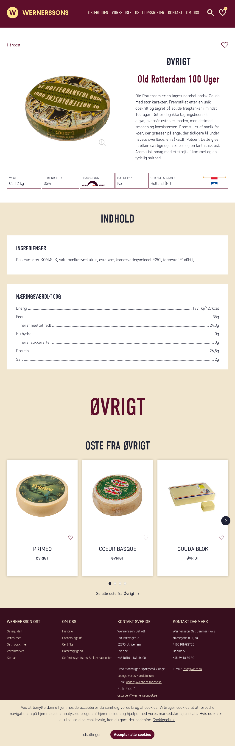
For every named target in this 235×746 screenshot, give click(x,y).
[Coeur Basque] (117, 493)
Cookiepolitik (164, 720)
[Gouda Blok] (192, 493)
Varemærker (15, 651)
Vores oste (121, 12)
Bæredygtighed (72, 651)
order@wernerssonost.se (144, 682)
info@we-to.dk (192, 669)
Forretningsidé (72, 638)
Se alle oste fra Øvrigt (115, 593)
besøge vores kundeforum (136, 675)
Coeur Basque (117, 553)
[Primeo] (42, 493)
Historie (67, 631)
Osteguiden (98, 12)
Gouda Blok (192, 553)
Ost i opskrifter (149, 12)
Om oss (192, 12)
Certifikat (68, 644)
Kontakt (175, 12)
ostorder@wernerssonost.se (137, 695)
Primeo (42, 553)
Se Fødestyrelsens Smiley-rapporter (87, 657)
